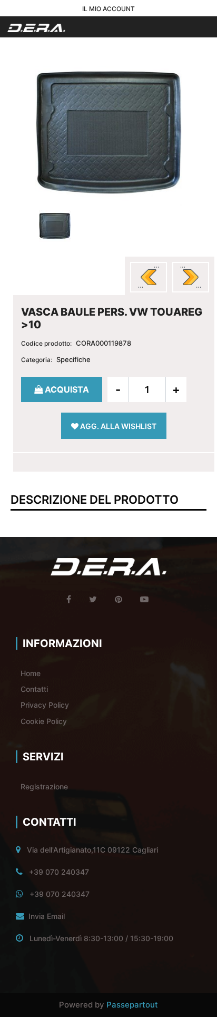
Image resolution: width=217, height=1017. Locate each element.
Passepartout (132, 1005)
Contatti (34, 688)
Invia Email (46, 916)
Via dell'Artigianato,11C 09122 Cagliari (92, 849)
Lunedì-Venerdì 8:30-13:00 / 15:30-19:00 (101, 938)
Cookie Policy (44, 721)
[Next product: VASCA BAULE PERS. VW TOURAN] (190, 277)
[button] (108, 131)
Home (31, 673)
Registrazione (44, 786)
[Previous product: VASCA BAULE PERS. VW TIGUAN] (148, 277)
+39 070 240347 (59, 871)
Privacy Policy (45, 704)
